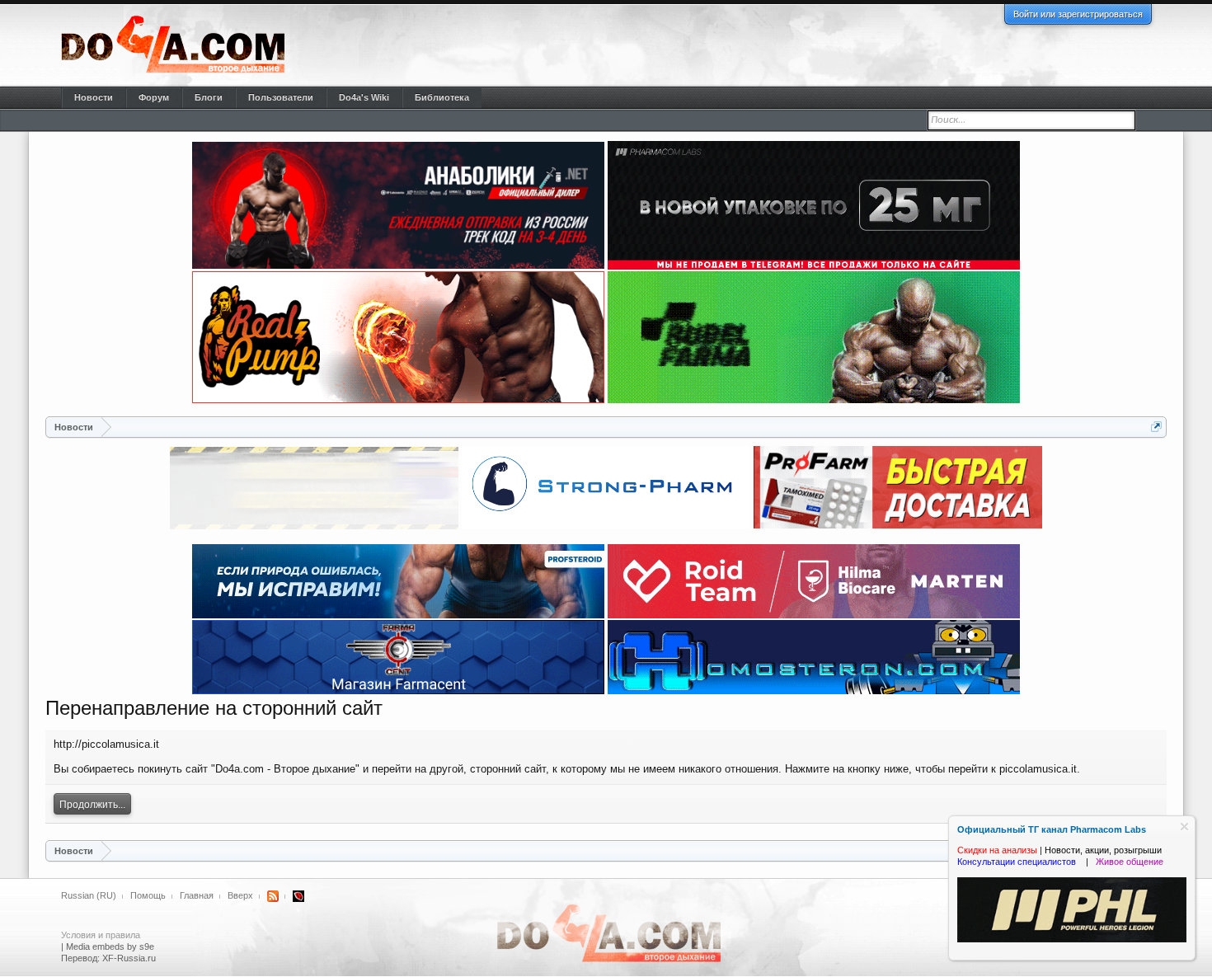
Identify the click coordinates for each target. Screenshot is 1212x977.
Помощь (148, 895)
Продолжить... (92, 804)
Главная (197, 895)
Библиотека (442, 97)
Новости (93, 97)
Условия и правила (100, 935)
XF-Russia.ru (129, 958)
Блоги (209, 97)
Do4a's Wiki (364, 97)
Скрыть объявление (1184, 826)
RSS (273, 896)
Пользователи (280, 97)
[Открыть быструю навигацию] (1156, 426)
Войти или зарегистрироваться (1078, 14)
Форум (154, 97)
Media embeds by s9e (110, 946)
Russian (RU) (88, 895)
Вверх (240, 895)
